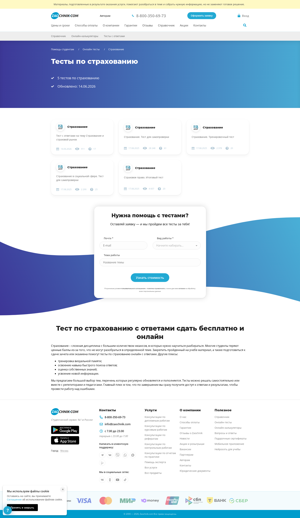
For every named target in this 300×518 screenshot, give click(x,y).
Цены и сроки (60, 25)
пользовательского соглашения (133, 288)
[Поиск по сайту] (245, 25)
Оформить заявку (202, 15)
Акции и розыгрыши (192, 444)
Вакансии (185, 449)
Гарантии (130, 25)
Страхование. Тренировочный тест (213, 137)
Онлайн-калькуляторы (84, 36)
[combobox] (177, 245)
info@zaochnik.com (118, 424)
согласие (181, 288)
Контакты (199, 25)
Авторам (105, 15)
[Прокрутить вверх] (292, 503)
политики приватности (156, 288)
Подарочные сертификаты (231, 438)
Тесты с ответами (114, 36)
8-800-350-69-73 (115, 417)
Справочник (166, 25)
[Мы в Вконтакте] (110, 455)
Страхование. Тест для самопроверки (146, 137)
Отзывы (147, 25)
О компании (111, 25)
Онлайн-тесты (223, 422)
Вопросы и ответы (226, 433)
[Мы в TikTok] (125, 480)
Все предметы (153, 473)
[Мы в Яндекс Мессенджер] (102, 463)
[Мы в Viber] (117, 455)
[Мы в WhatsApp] (125, 455)
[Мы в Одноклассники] (110, 480)
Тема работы (112, 255)
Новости (185, 438)
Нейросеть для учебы (227, 449)
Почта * (108, 238)
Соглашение (14, 499)
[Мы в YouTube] (117, 480)
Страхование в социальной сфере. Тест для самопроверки (80, 178)
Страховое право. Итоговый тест (143, 177)
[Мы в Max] (133, 455)
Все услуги (151, 467)
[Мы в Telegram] (102, 455)
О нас (183, 417)
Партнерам (186, 454)
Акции (184, 25)
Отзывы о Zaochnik (191, 433)
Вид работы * (165, 238)
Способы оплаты (86, 25)
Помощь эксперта (155, 462)
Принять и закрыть (22, 507)
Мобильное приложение (229, 444)
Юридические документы (195, 470)
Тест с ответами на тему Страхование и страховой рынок (80, 137)
